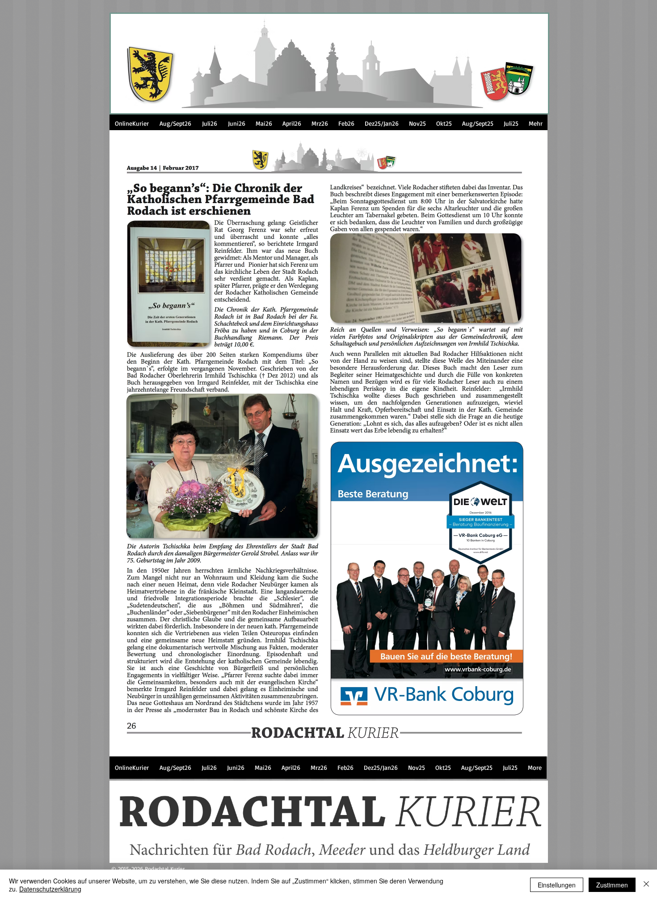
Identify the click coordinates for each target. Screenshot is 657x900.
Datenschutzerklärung (50, 888)
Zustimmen (612, 884)
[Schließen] (646, 885)
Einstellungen (557, 884)
